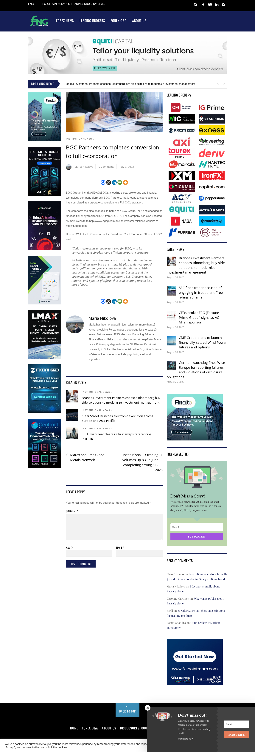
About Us (139, 20)
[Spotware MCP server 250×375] (44, 249)
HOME (74, 728)
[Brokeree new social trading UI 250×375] (44, 303)
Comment (72, 511)
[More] (125, 182)
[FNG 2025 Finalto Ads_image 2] (195, 437)
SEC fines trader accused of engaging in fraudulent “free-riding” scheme (201, 292)
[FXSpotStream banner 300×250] (195, 682)
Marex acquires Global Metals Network (85, 457)
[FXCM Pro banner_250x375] (44, 412)
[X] (108, 182)
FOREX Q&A (90, 728)
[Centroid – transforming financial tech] (44, 466)
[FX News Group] (39, 26)
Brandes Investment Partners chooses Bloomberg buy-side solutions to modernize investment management (129, 83)
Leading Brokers (92, 20)
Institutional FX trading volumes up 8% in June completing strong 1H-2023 (142, 462)
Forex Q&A (119, 20)
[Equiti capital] (127, 73)
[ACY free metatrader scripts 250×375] (44, 194)
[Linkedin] (114, 182)
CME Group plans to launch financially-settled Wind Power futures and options (203, 342)
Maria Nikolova (83, 166)
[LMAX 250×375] (44, 358)
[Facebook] (103, 182)
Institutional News (80, 138)
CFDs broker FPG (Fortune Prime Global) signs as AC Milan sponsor (199, 317)
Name (69, 548)
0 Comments (106, 166)
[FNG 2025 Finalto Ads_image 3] (44, 140)
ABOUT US (109, 728)
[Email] (119, 182)
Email (120, 548)
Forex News (65, 20)
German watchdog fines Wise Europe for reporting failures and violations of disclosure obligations (196, 369)
